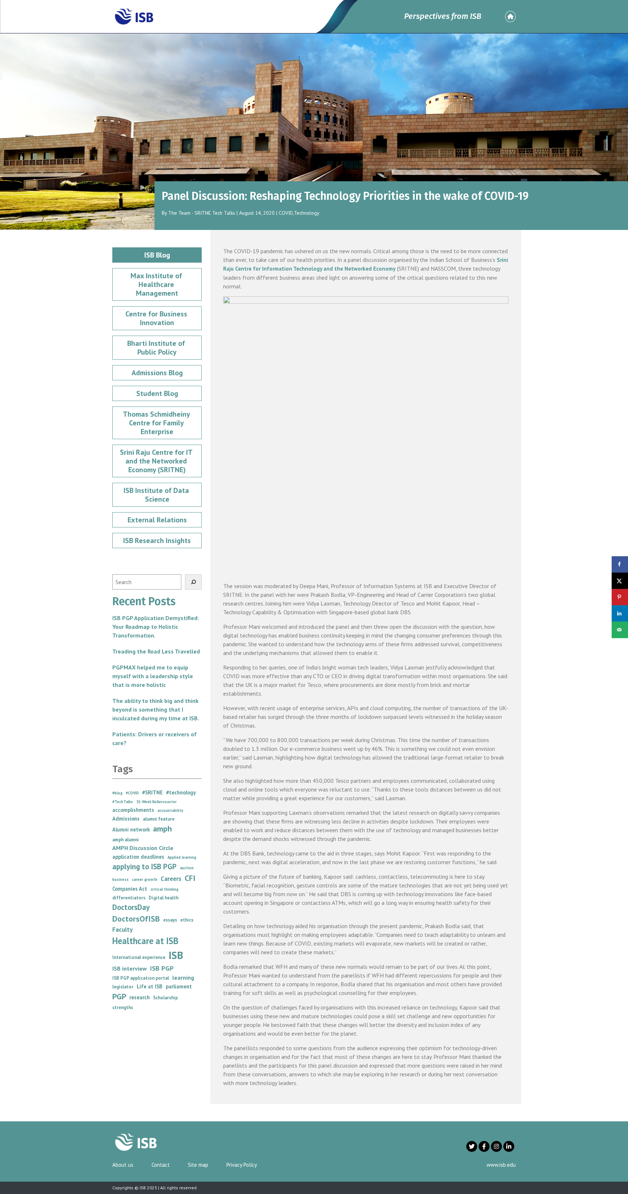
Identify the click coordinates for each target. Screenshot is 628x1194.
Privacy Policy (241, 1164)
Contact (161, 1164)
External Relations (157, 520)
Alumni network (131, 829)
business (120, 879)
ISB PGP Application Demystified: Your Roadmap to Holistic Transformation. (155, 626)
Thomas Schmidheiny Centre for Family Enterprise (157, 422)
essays (170, 920)
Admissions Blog (157, 372)
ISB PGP (162, 968)
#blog (117, 793)
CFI (190, 878)
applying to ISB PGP (144, 866)
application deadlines (138, 856)
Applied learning (182, 857)
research (139, 997)
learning (183, 977)
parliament (179, 986)
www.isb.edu (501, 1164)
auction (187, 867)
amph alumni (125, 840)
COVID (286, 213)
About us (122, 1164)
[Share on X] (620, 580)
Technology (306, 213)
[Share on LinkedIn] (620, 613)
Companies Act (129, 888)
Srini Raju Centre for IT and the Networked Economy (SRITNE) (157, 461)
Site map (198, 1164)
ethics (186, 920)
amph (162, 828)
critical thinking (164, 889)
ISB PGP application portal (140, 978)
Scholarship (165, 998)
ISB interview (129, 968)
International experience (138, 957)
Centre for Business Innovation (157, 318)
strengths (122, 1007)
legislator (122, 987)
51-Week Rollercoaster (156, 801)
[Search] (193, 582)
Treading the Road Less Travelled (156, 651)
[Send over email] (620, 630)
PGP (119, 996)
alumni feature (158, 819)
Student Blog (157, 393)
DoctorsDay (131, 907)
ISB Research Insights (157, 540)
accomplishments (133, 809)
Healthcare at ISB (145, 941)
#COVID (132, 793)
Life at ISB (149, 986)
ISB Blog (157, 255)
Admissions (126, 818)
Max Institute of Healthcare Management (157, 284)
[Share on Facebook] (620, 564)
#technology (181, 792)
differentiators (128, 898)
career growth (144, 879)
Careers (171, 878)
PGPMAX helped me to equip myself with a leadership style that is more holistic (152, 676)
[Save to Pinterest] (620, 597)
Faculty (122, 929)
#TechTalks (122, 801)
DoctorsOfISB (136, 919)
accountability (170, 810)
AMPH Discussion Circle (142, 847)
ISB (176, 955)
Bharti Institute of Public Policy (157, 348)
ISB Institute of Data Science (157, 495)
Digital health (163, 898)
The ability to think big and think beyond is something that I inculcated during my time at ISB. (155, 709)
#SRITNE (152, 792)
